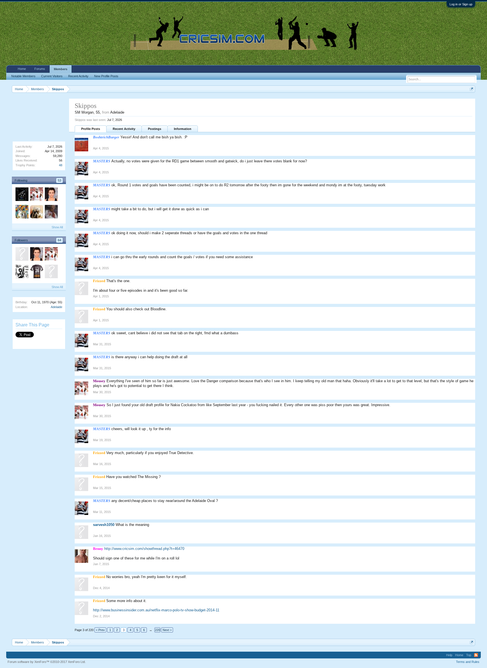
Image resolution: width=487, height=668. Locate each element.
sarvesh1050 (103, 525)
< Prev (100, 630)
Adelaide (56, 307)
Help (449, 655)
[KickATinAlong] (21, 212)
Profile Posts (90, 128)
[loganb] (51, 195)
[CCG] (51, 272)
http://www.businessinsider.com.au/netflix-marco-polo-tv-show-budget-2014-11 (156, 610)
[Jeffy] (51, 212)
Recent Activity (124, 128)
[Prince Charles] (36, 272)
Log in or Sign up (461, 4)
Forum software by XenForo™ (47, 661)
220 (157, 630)
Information (182, 128)
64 (59, 240)
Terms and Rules (467, 661)
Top (468, 655)
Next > (167, 630)
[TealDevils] (21, 255)
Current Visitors (52, 76)
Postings (154, 128)
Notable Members (23, 76)
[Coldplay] (36, 212)
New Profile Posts (106, 76)
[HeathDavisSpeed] (21, 195)
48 (60, 165)
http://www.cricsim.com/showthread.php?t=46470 (144, 549)
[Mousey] (36, 195)
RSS (476, 655)
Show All (57, 227)
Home (22, 68)
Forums (39, 68)
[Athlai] (21, 272)
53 (59, 180)
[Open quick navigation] (471, 89)
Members (60, 69)
